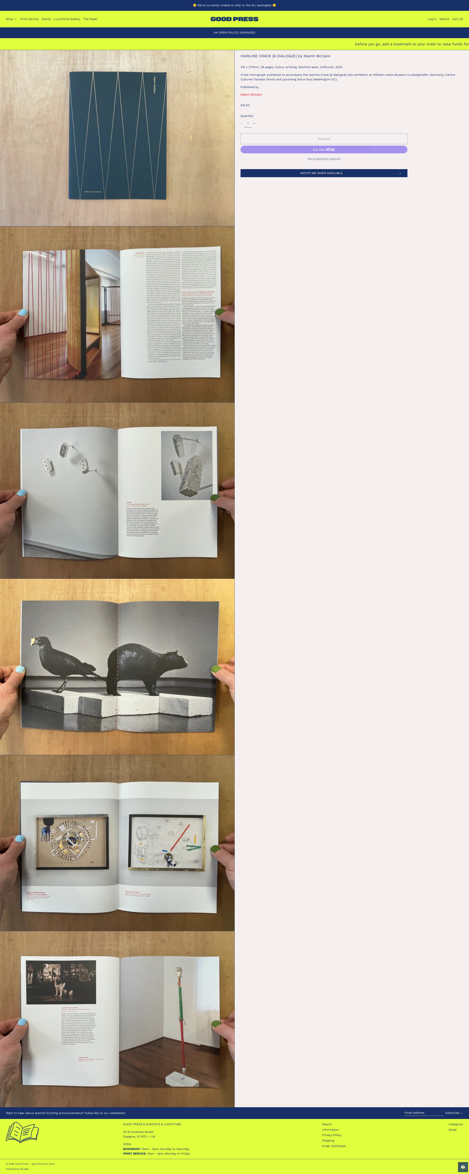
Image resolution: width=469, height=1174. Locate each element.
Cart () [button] (457, 19)
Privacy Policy (331, 1135)
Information (330, 1129)
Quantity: (247, 115)
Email (453, 1129)
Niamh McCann (251, 94)
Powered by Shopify (17, 1169)
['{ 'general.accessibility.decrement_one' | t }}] (241, 123)
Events (46, 19)
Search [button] (444, 19)
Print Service (30, 19)
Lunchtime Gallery (67, 19)
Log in (432, 19)
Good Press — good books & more (34, 1163)
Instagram (456, 1124)
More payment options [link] (324, 158)
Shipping (328, 1140)
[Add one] (254, 123)
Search (327, 1124)
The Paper (90, 19)
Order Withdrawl (334, 1146)
